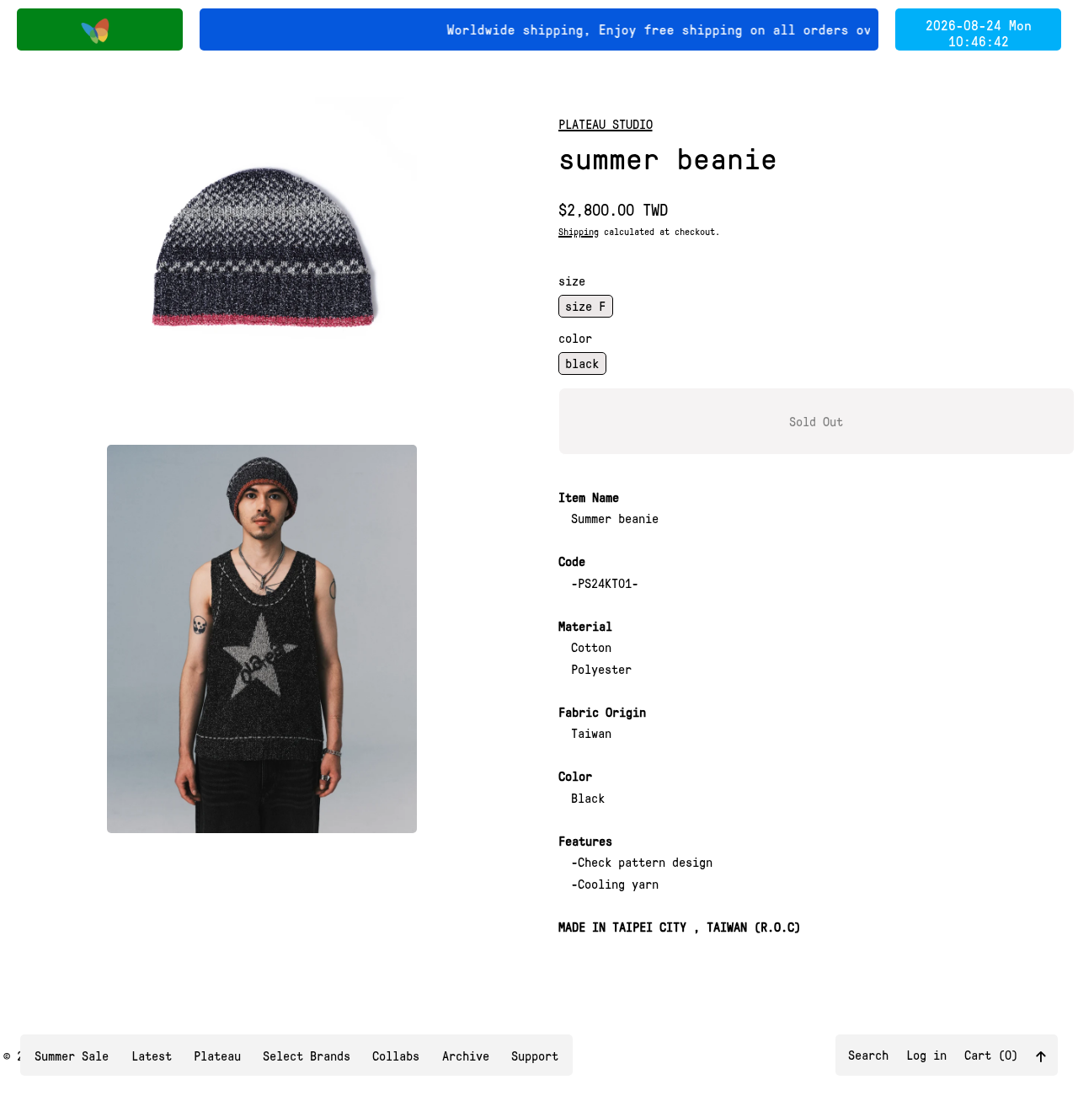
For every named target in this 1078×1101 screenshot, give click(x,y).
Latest (151, 1055)
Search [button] (868, 1054)
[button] (262, 252)
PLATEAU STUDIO (605, 123)
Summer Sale (72, 1055)
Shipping (578, 231)
